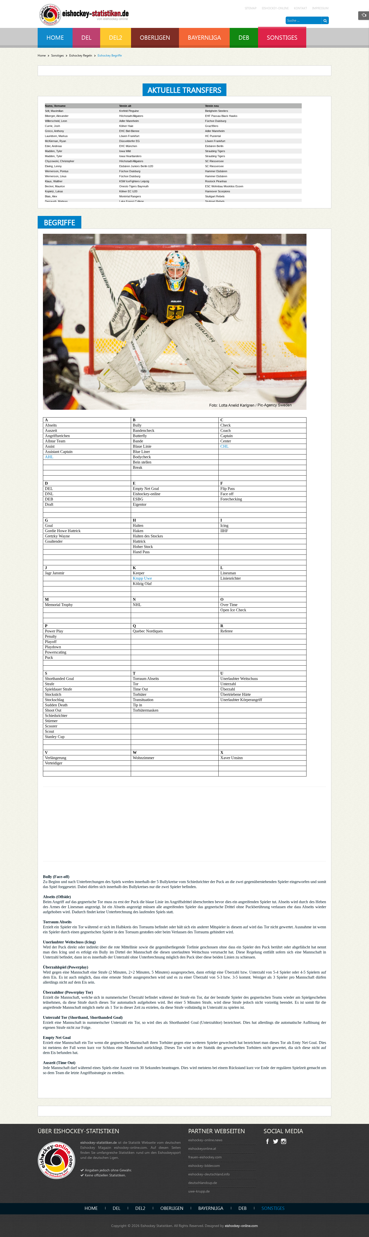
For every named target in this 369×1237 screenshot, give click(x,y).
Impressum (320, 8)
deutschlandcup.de (202, 1182)
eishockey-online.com (241, 1225)
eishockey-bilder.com (204, 1165)
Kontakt (300, 8)
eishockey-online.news (205, 1139)
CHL (224, 446)
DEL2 (140, 1208)
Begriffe (59, 222)
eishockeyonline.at (202, 1148)
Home (42, 55)
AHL (49, 457)
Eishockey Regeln (80, 55)
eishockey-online (275, 8)
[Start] (325, 20)
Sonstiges (57, 55)
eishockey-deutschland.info (209, 1174)
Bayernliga (210, 1208)
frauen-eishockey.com (205, 1157)
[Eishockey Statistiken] (84, 13)
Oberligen (171, 1208)
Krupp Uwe (142, 578)
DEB (242, 1208)
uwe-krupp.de (199, 1191)
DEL (116, 1208)
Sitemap (251, 8)
